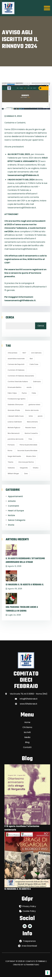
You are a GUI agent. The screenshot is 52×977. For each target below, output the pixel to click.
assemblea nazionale (16, 358)
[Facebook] (25, 926)
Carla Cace (34, 364)
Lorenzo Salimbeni (15, 422)
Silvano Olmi (31, 456)
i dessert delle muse (16, 416)
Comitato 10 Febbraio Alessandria (21, 376)
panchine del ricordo (15, 439)
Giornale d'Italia (14, 410)
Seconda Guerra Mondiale (27, 450)
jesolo (40, 416)
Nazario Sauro (30, 427)
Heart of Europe (16, 510)
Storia (11, 524)
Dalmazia (37, 381)
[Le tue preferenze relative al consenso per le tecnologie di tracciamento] (47, 972)
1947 (24, 353)
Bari (31, 358)
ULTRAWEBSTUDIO (31, 964)
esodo (29, 387)
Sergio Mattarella (14, 456)
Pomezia (11, 445)
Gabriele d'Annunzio (15, 404)
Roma (10, 450)
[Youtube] (30, 926)
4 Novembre (12, 353)
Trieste (10, 462)
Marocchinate (32, 422)
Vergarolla (24, 468)
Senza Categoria (16, 520)
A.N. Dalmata (36, 353)
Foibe (34, 393)
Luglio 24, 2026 (14, 615)
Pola (30, 439)
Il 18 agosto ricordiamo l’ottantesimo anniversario (21, 828)
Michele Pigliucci (14, 427)
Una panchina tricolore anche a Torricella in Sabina (22, 609)
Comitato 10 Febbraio (16, 370)
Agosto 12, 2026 (14, 566)
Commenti (13, 505)
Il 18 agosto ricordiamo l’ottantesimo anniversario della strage (25, 560)
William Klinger (13, 473)
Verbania (11, 468)
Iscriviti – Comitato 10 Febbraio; (31, 235)
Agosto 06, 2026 (15, 588)
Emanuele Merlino (14, 387)
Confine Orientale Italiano (18, 381)
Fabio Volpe (12, 393)
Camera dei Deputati (16, 364)
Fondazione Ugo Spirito (16, 399)
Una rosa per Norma (26, 462)
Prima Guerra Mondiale (28, 445)
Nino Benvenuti (14, 433)
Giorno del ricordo (32, 410)
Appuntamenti (15, 496)
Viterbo (35, 468)
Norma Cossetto (31, 433)
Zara (26, 473)
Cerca (10, 317)
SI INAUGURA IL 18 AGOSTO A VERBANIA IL (25, 585)
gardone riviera (34, 404)
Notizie (11, 515)
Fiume (24, 393)
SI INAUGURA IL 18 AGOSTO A (17, 889)
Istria (31, 416)
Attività (12, 501)
